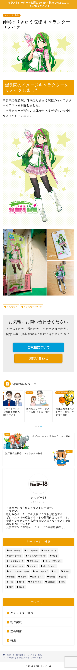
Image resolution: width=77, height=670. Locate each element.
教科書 (21, 582)
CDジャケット (15, 551)
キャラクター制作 (11, 15)
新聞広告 (51, 582)
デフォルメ (34, 561)
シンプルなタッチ (16, 561)
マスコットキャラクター (19, 571)
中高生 (66, 571)
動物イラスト (37, 577)
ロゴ (55, 571)
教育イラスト (36, 582)
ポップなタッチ (49, 566)
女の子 (63, 577)
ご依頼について (38, 347)
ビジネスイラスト (16, 566)
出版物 (23, 577)
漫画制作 (16, 631)
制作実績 (16, 622)
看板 (11, 587)
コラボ (54, 556)
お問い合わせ (38, 358)
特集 (13, 640)
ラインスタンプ (41, 571)
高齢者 (21, 587)
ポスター (33, 566)
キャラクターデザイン (32, 307)
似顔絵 (12, 577)
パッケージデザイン (53, 561)
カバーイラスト (15, 556)
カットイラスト (50, 551)
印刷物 (52, 577)
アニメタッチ (11, 307)
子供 (11, 582)
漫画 (63, 582)
